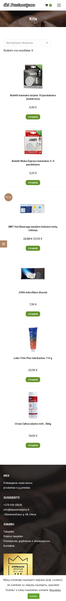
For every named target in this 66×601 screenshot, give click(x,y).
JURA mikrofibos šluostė (32, 292)
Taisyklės (9, 531)
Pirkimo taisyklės (13, 536)
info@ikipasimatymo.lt (16, 509)
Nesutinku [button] (55, 590)
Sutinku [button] (33, 596)
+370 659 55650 (13, 505)
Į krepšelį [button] (33, 117)
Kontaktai (9, 545)
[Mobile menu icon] (58, 5)
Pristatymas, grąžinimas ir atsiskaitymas (27, 541)
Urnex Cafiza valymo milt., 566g (33, 423)
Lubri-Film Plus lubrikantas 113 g (33, 358)
